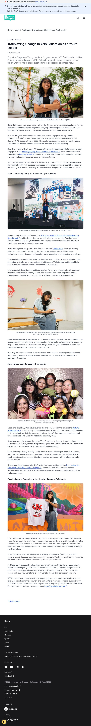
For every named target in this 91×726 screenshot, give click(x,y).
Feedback (9, 676)
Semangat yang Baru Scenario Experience (41, 151)
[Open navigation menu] (84, 18)
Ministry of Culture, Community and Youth (20, 656)
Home (10, 30)
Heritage (7, 635)
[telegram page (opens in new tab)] (23, 667)
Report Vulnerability (11, 686)
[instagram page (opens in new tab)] (17, 667)
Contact (8, 672)
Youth (17, 30)
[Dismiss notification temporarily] (85, 6)
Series (6, 646)
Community (8, 631)
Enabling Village (27, 154)
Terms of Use (10, 694)
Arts (6, 627)
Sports (6, 639)
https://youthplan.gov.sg (55, 586)
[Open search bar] (78, 18)
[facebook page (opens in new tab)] (5, 667)
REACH (8, 698)
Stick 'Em (58, 249)
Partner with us (11, 652)
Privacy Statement (11, 690)
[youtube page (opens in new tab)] (11, 667)
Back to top (15, 601)
